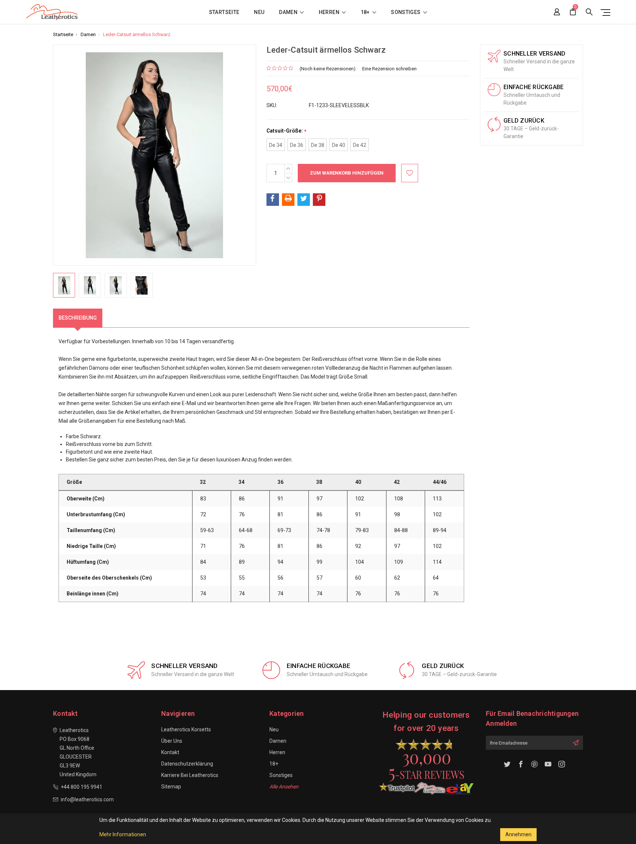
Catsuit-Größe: (286, 131)
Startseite (224, 12)
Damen (288, 12)
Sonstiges (406, 12)
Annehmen (518, 834)
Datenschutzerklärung (187, 764)
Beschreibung (78, 318)
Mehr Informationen (122, 834)
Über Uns (171, 741)
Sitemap (171, 787)
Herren (329, 12)
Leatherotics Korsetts (186, 729)
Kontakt (170, 752)
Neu (259, 12)
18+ (366, 12)
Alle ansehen (283, 787)
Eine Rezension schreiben (389, 68)
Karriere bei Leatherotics (189, 775)
